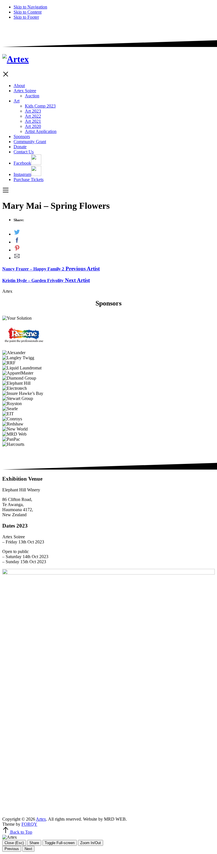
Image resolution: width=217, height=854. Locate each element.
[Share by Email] (114, 257)
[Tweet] (114, 233)
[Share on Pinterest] (114, 249)
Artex (41, 819)
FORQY (29, 824)
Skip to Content (28, 12)
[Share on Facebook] (114, 241)
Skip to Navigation (30, 7)
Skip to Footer (26, 17)
